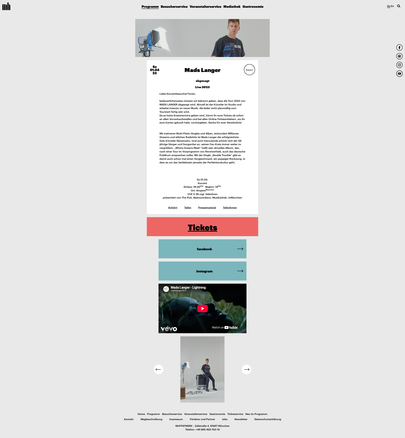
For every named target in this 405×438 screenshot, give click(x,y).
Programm (150, 6)
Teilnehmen (230, 207)
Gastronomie (253, 6)
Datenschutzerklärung (267, 419)
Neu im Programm (256, 414)
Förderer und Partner (202, 419)
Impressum (176, 419)
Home (141, 414)
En (392, 6)
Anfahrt (172, 207)
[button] (158, 369)
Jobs (224, 419)
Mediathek (231, 6)
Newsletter (240, 419)
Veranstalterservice (205, 6)
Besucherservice (174, 6)
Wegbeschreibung (151, 419)
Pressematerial (207, 207)
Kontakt (129, 419)
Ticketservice (235, 414)
